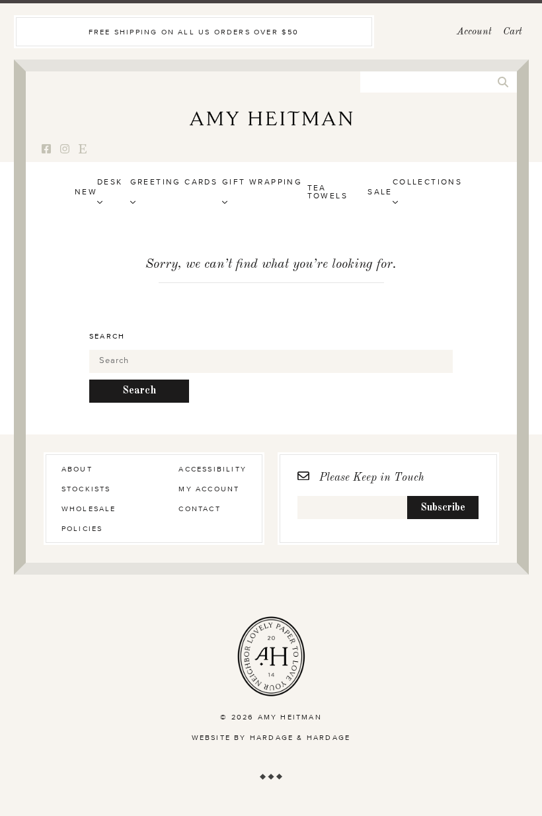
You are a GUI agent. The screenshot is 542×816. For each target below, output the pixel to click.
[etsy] (83, 149)
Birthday (155, 231)
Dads (312, 253)
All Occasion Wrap (275, 253)
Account (474, 32)
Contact (199, 508)
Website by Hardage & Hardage (271, 737)
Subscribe (442, 508)
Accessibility (212, 469)
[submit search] (503, 82)
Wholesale (88, 508)
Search (107, 336)
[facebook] (46, 149)
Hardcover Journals (155, 231)
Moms (314, 231)
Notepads (261, 231)
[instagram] (64, 149)
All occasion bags (275, 231)
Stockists (86, 489)
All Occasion (430, 231)
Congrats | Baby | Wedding (205, 253)
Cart (512, 32)
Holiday (415, 253)
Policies (82, 528)
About (77, 469)
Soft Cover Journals (157, 253)
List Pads (260, 253)
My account (208, 489)
